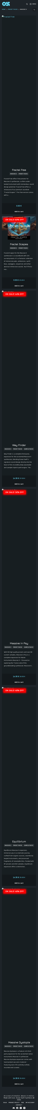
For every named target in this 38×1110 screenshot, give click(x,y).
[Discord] (14, 1108)
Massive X (13, 173)
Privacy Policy (14, 1102)
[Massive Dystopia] (19, 964)
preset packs (23, 173)
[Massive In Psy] (19, 565)
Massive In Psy (19, 643)
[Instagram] (21, 1108)
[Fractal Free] (19, 91)
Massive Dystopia (19, 1042)
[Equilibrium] (19, 763)
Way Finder (19, 445)
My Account (30, 1102)
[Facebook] (17, 1108)
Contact (19, 1105)
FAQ (22, 1102)
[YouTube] (24, 1108)
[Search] (27, 4)
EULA (5, 1102)
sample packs (28, 449)
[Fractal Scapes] (19, 229)
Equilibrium (19, 841)
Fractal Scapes (19, 244)
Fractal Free (19, 169)
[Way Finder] (19, 367)
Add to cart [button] (19, 211)
